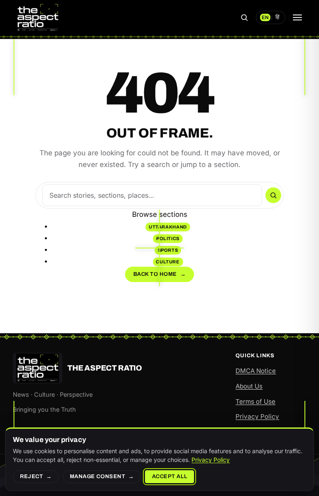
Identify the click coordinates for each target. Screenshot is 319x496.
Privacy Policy (257, 416)
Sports (168, 250)
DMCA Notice (256, 371)
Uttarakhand (168, 226)
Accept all (169, 476)
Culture (168, 261)
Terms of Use (255, 401)
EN (265, 17)
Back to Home (159, 274)
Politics (167, 238)
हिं (277, 17)
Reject (31, 476)
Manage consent (97, 476)
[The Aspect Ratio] (37, 17)
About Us (249, 386)
